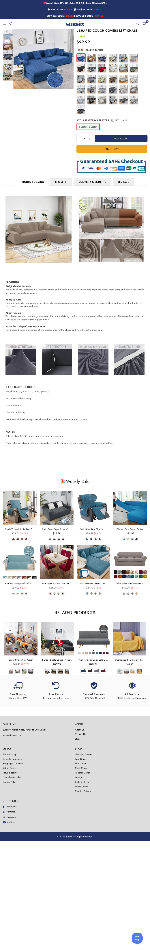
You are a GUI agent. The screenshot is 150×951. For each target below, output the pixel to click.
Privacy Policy (9, 754)
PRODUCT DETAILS (32, 182)
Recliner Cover (82, 772)
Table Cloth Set (82, 782)
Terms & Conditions (12, 759)
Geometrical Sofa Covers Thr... (129, 660)
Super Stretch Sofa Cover (21, 660)
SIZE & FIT (61, 182)
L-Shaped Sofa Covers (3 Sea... (57, 660)
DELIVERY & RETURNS (92, 182)
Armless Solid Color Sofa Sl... (93, 660)
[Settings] (137, 23)
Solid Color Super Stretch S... (56, 529)
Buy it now (112, 149)
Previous (16, 59)
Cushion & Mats (83, 791)
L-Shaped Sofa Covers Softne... (130, 529)
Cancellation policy (12, 777)
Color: (89, 50)
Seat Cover (80, 763)
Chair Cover (81, 768)
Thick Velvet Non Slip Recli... (93, 529)
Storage (78, 777)
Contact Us (80, 734)
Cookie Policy (9, 782)
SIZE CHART (120, 120)
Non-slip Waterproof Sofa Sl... (19, 583)
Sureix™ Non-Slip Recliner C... (20, 529)
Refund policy (9, 772)
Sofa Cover (80, 759)
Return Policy (9, 768)
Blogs (77, 739)
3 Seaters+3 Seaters (88, 126)
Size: (101, 120)
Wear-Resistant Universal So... (93, 583)
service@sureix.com (12, 735)
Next (70, 59)
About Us (79, 729)
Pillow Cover (81, 786)
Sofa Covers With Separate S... (130, 583)
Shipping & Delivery (13, 763)
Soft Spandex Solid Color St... (56, 583)
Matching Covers (83, 754)
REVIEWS (123, 182)
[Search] (11, 23)
